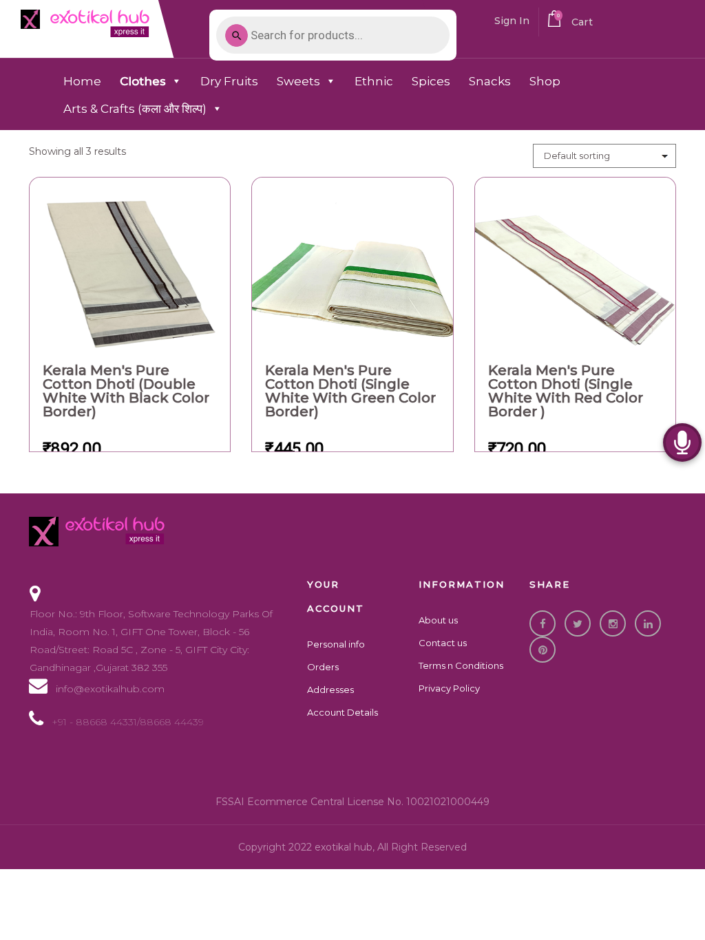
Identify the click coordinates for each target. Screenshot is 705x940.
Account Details (342, 712)
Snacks (490, 81)
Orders (323, 666)
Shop (544, 81)
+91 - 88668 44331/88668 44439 (128, 722)
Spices (431, 81)
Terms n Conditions (461, 665)
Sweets (298, 81)
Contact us (443, 642)
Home (82, 81)
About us (438, 620)
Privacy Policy (449, 688)
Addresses (330, 689)
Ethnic (374, 81)
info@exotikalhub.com (110, 689)
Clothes (143, 81)
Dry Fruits (229, 81)
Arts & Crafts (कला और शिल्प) (135, 109)
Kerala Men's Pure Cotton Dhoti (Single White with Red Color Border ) (565, 391)
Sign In (512, 20)
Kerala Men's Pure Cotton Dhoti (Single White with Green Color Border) (350, 391)
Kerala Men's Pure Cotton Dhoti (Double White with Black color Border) (126, 391)
